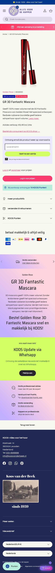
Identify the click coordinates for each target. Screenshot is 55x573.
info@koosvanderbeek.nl (14, 456)
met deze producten (30, 263)
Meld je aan (27, 373)
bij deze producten (26, 406)
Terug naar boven (27, 425)
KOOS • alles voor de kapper (18, 562)
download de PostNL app (31, 398)
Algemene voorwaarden (33, 566)
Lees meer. (34, 118)
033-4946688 (12, 453)
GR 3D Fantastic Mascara (18, 34)
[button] (51, 11)
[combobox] (27, 19)
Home (5, 34)
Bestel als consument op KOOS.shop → (21, 131)
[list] (27, 63)
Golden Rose (8, 92)
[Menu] (4, 11)
